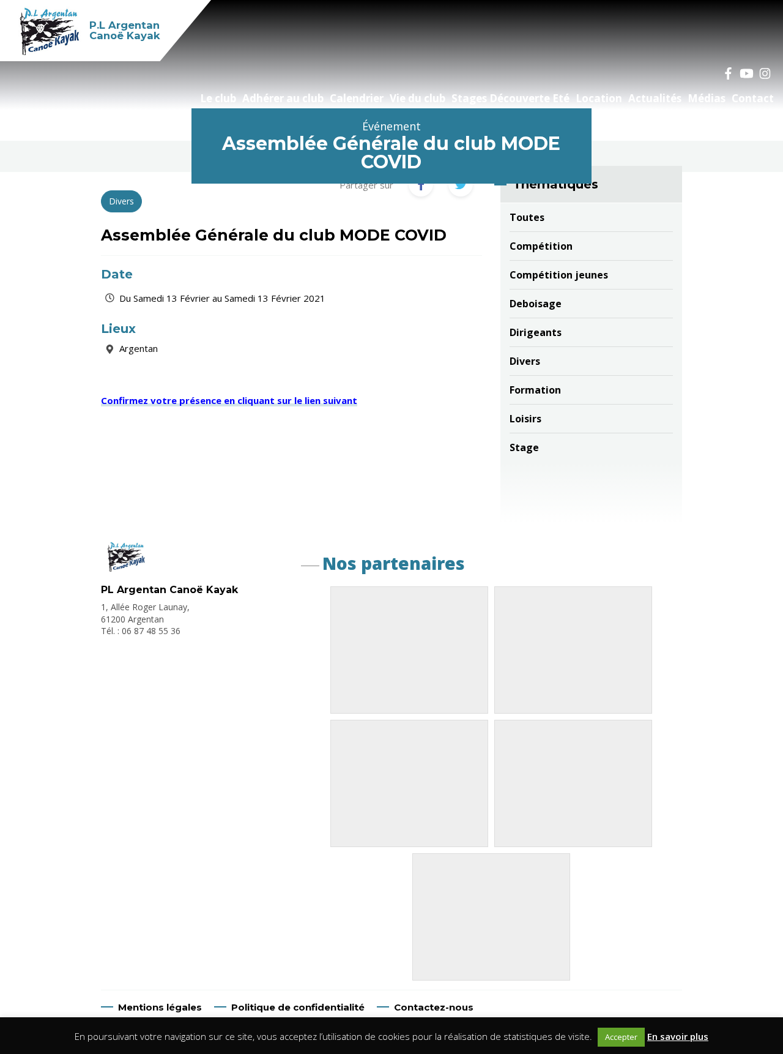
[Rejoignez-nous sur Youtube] (746, 73)
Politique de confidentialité (298, 1007)
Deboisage (536, 303)
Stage (524, 447)
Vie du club (417, 98)
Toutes (527, 217)
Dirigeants (536, 332)
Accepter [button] (621, 1036)
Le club (218, 98)
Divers (525, 361)
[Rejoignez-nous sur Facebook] (728, 73)
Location (599, 98)
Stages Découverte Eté (510, 98)
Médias (706, 98)
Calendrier (357, 98)
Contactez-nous (433, 1007)
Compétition (541, 246)
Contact (753, 98)
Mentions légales (160, 1007)
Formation (535, 390)
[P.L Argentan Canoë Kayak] (125, 568)
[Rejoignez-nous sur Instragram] (764, 73)
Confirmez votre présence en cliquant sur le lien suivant (229, 400)
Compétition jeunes (559, 275)
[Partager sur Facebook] (421, 184)
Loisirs (525, 418)
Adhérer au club (283, 98)
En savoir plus (677, 1036)
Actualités (654, 98)
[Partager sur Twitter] (460, 184)
